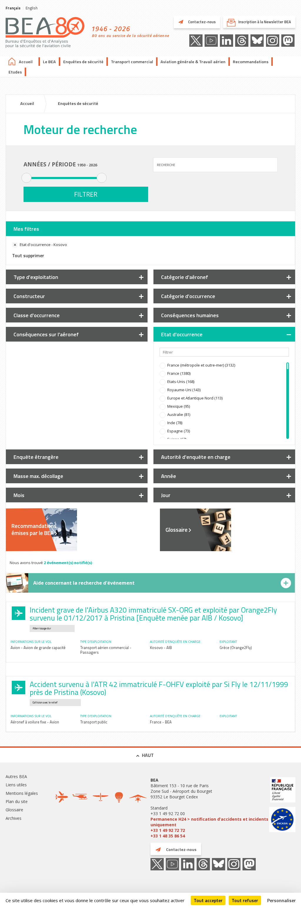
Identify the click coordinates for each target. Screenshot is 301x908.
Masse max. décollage (38, 476)
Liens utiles (16, 784)
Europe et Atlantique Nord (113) (195, 398)
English (32, 8)
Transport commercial (132, 61)
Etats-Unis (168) (180, 381)
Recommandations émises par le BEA (33, 529)
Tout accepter (208, 900)
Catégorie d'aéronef (184, 277)
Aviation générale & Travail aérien (192, 61)
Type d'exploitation (36, 277)
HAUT (148, 755)
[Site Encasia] (282, 820)
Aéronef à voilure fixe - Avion (35, 722)
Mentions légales (22, 793)
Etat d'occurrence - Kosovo (43, 244)
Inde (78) (174, 422)
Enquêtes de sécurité (83, 61)
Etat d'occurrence (182, 334)
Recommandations (250, 61)
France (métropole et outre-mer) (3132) (201, 365)
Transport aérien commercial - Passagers (105, 650)
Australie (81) (178, 414)
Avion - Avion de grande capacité (38, 648)
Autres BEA (16, 776)
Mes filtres (26, 229)
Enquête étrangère (36, 457)
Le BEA (49, 61)
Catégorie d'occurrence (188, 296)
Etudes (15, 72)
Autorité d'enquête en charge (195, 457)
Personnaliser (281, 900)
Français (13, 8)
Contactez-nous (201, 22)
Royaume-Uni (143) (183, 389)
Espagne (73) (178, 431)
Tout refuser (245, 900)
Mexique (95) (178, 406)
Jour (165, 495)
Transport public (93, 722)
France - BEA (161, 722)
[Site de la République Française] (282, 790)
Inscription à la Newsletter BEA (264, 22)
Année (168, 476)
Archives (13, 818)
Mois (19, 495)
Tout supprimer (28, 255)
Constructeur (29, 296)
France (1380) (178, 373)
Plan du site (17, 801)
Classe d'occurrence (37, 315)
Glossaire (176, 529)
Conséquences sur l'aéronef (46, 334)
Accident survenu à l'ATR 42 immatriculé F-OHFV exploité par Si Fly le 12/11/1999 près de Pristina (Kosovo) (159, 688)
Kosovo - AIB (161, 648)
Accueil (26, 61)
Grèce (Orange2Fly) (236, 648)
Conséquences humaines (190, 315)
